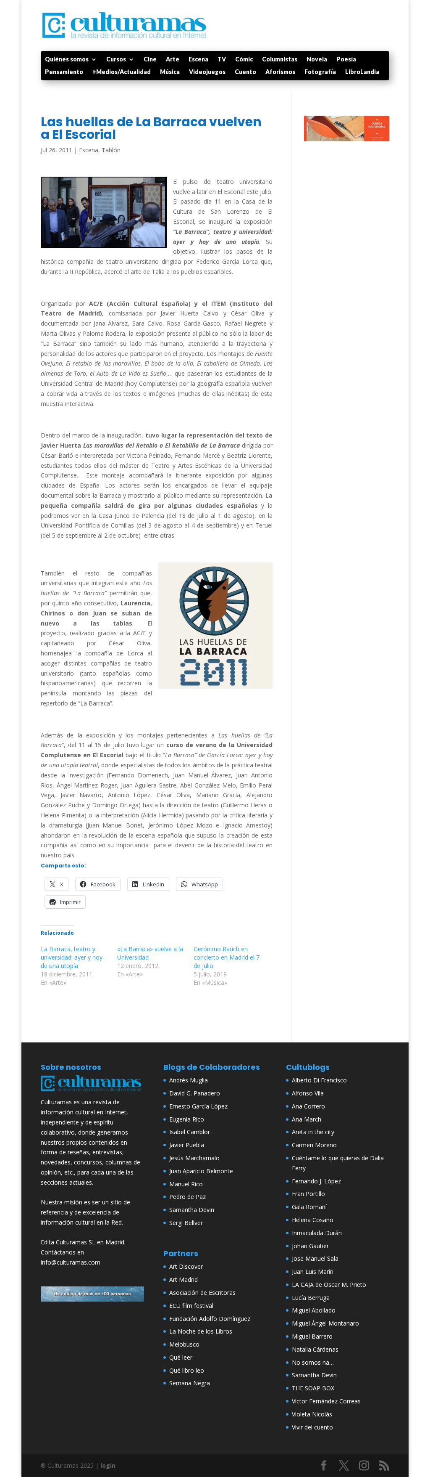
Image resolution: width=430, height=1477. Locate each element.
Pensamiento (64, 72)
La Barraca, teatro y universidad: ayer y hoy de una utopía (71, 957)
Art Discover (186, 1266)
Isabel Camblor (189, 1132)
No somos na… (313, 1362)
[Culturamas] (92, 1092)
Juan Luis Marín (312, 1271)
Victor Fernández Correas (326, 1401)
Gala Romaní (309, 1207)
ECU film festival (191, 1306)
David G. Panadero (194, 1093)
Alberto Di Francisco (319, 1080)
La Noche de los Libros (200, 1331)
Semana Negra (189, 1383)
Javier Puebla (186, 1145)
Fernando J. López (316, 1181)
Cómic (244, 59)
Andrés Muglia (188, 1080)
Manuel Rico (186, 1184)
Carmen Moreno (314, 1145)
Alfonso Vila (308, 1093)
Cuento (245, 72)
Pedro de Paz (187, 1197)
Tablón (111, 150)
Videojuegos (207, 72)
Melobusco (184, 1344)
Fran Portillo (308, 1194)
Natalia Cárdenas (315, 1349)
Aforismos (280, 72)
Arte (172, 59)
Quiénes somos (67, 59)
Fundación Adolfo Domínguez (209, 1319)
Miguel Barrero (312, 1336)
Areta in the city (313, 1132)
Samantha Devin (191, 1210)
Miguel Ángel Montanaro (325, 1323)
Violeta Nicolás (312, 1414)
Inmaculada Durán (317, 1233)
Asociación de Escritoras (202, 1293)
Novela (317, 59)
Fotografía (320, 72)
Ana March (306, 1119)
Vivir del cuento (312, 1427)
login (107, 1465)
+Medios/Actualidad (121, 72)
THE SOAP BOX (313, 1388)
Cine (150, 59)
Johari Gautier (310, 1246)
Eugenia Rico (186, 1119)
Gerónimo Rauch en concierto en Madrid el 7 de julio (227, 957)
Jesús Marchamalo (194, 1158)
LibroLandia (362, 72)
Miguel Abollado (314, 1310)
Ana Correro (308, 1106)
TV (222, 59)
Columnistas (279, 59)
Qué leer (180, 1357)
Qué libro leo (186, 1370)
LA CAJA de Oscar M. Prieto (329, 1285)
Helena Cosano (312, 1220)
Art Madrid (183, 1279)
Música (170, 72)
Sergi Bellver (186, 1223)
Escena (198, 59)
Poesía (346, 59)
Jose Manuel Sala (315, 1258)
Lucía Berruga (311, 1298)
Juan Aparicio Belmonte (201, 1171)
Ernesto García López (198, 1106)
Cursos (116, 59)
